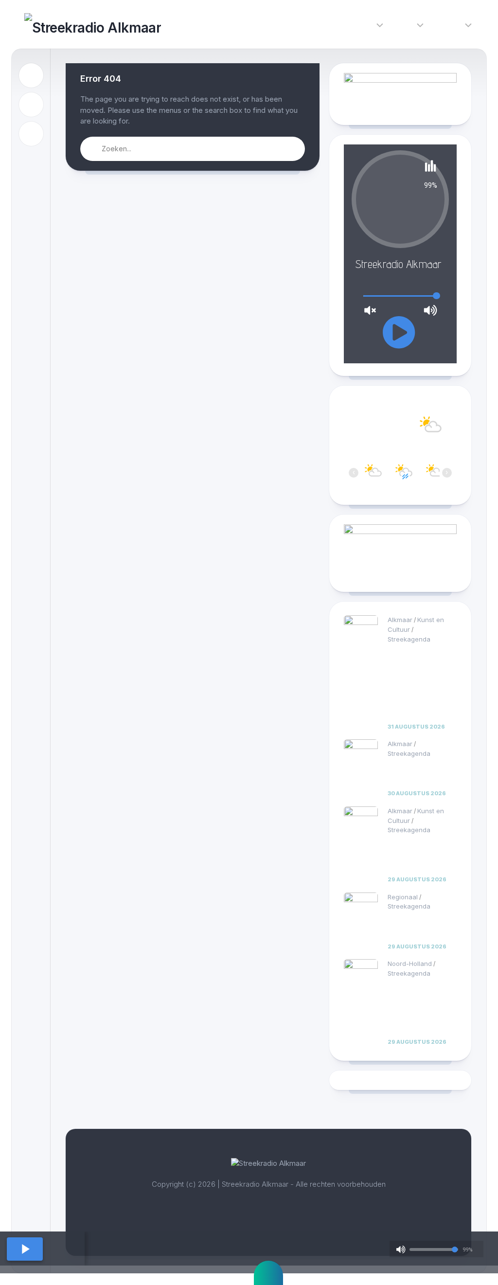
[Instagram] (31, 104)
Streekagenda (409, 639)
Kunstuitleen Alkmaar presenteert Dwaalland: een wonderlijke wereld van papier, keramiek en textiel (422, 683)
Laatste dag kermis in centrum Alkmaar (420, 774)
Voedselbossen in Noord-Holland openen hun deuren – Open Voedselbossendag (421, 1008)
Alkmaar (400, 620)
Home (329, 24)
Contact (448, 24)
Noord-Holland (410, 963)
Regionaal (403, 897)
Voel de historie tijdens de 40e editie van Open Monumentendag (419, 855)
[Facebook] (31, 75)
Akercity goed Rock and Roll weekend (414, 926)
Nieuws (361, 24)
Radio (404, 24)
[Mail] (31, 134)
